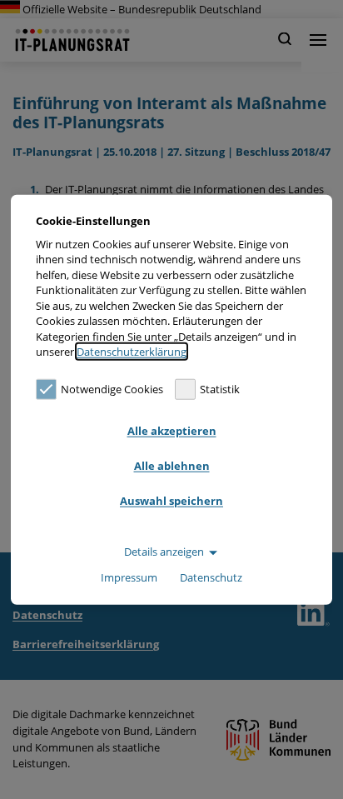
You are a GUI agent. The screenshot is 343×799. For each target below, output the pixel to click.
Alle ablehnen (172, 465)
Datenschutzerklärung (131, 351)
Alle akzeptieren (171, 430)
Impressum (129, 577)
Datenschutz (211, 577)
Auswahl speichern (171, 500)
